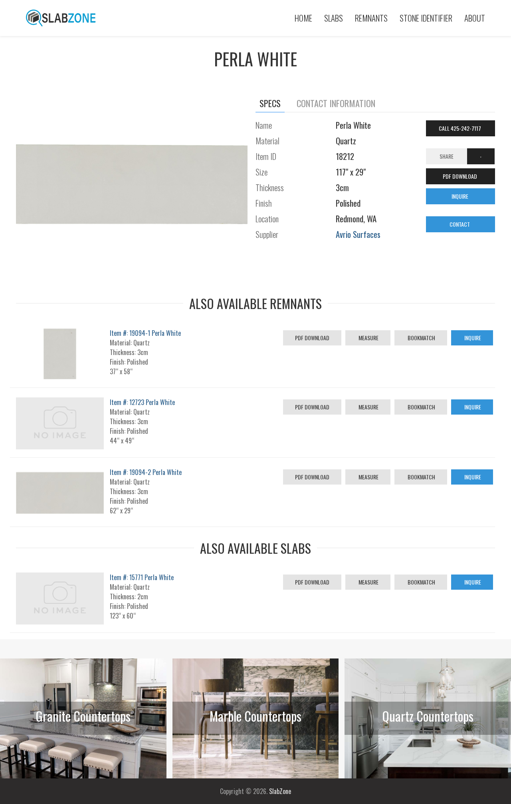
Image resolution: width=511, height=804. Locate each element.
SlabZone (280, 791)
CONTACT (460, 224)
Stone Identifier (426, 18)
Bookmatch (420, 337)
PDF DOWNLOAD (460, 176)
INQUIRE (460, 196)
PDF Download (312, 337)
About (474, 18)
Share (447, 156)
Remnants (371, 18)
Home (303, 18)
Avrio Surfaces (358, 234)
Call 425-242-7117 (460, 128)
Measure (367, 337)
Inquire (472, 337)
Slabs (333, 18)
